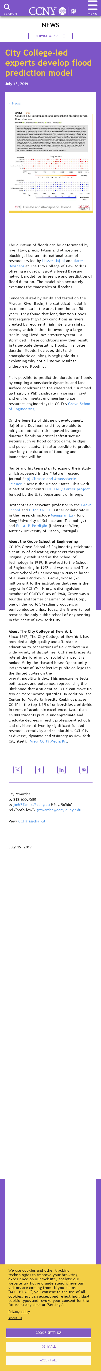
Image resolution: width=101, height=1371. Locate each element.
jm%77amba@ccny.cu (31, 804)
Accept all (48, 1360)
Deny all (49, 1346)
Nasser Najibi (53, 260)
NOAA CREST (39, 510)
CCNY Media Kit (31, 821)
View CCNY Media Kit (48, 741)
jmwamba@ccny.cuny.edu (59, 809)
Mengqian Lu (62, 515)
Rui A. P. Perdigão (31, 525)
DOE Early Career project (67, 489)
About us (15, 1318)
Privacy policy (19, 1312)
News (16, 103)
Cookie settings (49, 1333)
